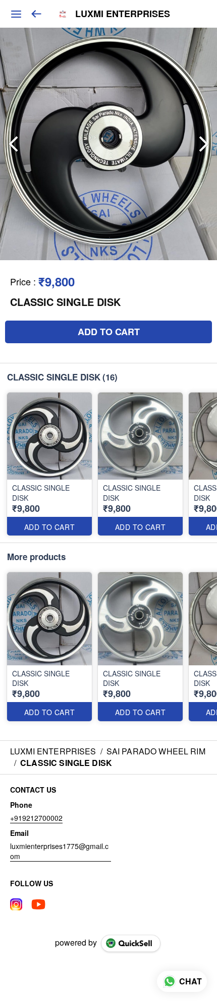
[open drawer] (16, 14)
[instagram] (16, 904)
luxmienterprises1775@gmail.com (59, 851)
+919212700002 (36, 818)
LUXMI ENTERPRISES (122, 14)
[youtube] (38, 904)
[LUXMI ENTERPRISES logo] (62, 14)
